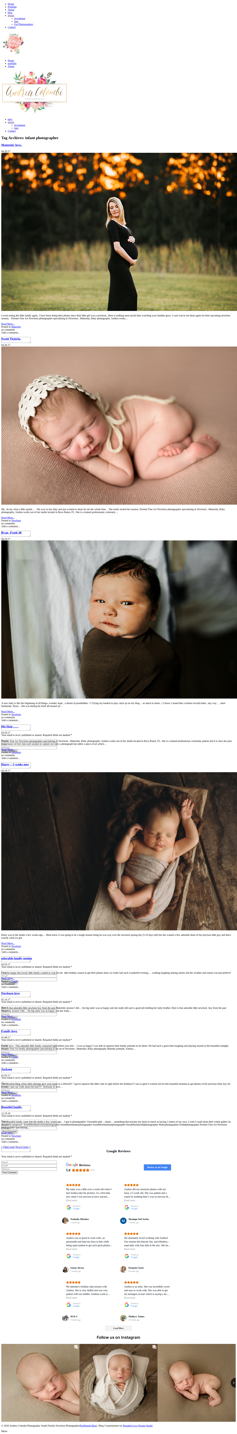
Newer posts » (22, 1147)
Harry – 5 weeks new (15, 764)
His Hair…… (10, 726)
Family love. (9, 1031)
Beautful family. (11, 1107)
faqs (16, 21)
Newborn (16, 520)
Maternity (16, 326)
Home (11, 4)
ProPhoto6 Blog (88, 1425)
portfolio (12, 63)
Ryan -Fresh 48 (11, 532)
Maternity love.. (11, 145)
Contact (12, 27)
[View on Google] (65, 1221)
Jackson (6, 1069)
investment (19, 18)
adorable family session (16, 958)
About (11, 9)
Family (14, 981)
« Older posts (8, 1147)
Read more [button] (71, 1200)
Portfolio (12, 6)
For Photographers (23, 24)
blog (10, 12)
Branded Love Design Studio (138, 1425)
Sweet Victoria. (11, 338)
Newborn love (10, 993)
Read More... (8, 324)
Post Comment (10, 1172)
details (11, 15)
